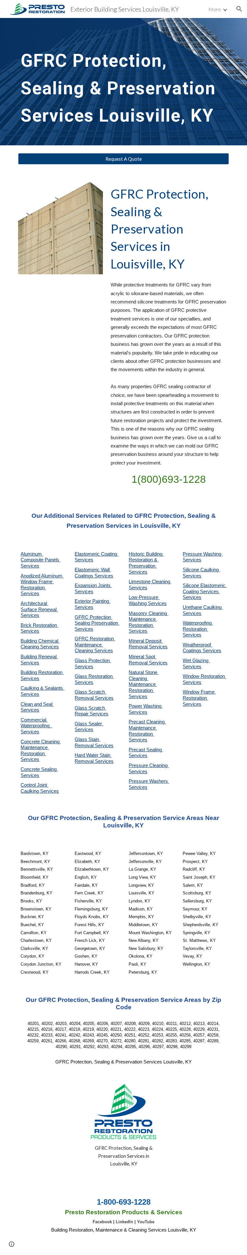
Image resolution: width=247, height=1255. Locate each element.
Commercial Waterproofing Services (36, 725)
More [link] (214, 9)
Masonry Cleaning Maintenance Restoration (148, 619)
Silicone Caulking (201, 569)
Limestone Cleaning (149, 581)
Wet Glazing (196, 660)
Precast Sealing (146, 749)
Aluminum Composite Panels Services (40, 559)
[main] (123, 81)
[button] (239, 9)
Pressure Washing (203, 554)
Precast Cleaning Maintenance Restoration (147, 727)
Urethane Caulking (203, 607)
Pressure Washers (149, 781)
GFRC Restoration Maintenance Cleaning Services (95, 644)
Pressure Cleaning (149, 765)
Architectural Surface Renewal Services (39, 609)
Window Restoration (204, 676)
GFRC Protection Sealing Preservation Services (97, 623)
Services (138, 587)
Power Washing (146, 706)
